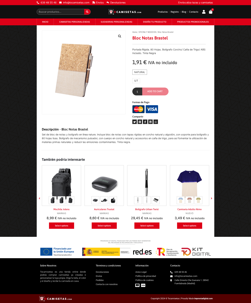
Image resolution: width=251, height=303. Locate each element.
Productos (163, 11)
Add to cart (155, 91)
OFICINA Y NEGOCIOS (147, 32)
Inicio (45, 22)
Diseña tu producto (154, 22)
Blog (184, 11)
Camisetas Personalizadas (74, 22)
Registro (175, 11)
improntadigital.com (203, 298)
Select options (61, 225)
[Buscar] (87, 12)
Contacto (193, 11)
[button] (39, 198)
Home (134, 32)
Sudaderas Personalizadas (116, 22)
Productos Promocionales (193, 22)
